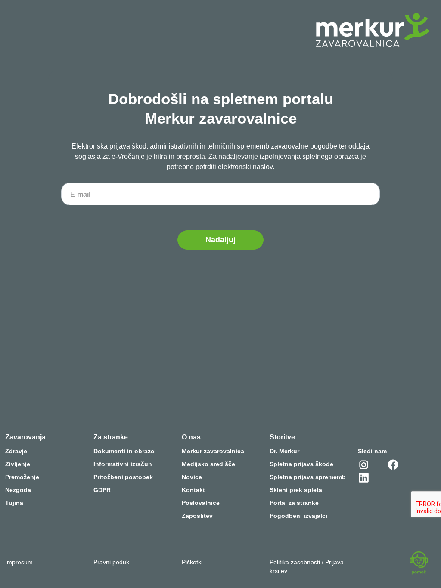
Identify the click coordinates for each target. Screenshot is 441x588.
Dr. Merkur (284, 451)
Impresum (19, 562)
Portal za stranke (294, 502)
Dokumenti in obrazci (124, 451)
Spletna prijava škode (301, 464)
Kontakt (193, 489)
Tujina (14, 502)
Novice (192, 476)
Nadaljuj (220, 239)
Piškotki (192, 562)
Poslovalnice (201, 502)
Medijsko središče (208, 464)
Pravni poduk (111, 562)
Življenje (17, 464)
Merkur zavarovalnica (213, 451)
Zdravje (16, 451)
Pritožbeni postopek (123, 476)
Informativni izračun (122, 464)
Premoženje (22, 476)
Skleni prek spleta (296, 489)
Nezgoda (18, 489)
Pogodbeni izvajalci (298, 515)
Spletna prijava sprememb (308, 476)
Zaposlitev (197, 515)
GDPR (102, 489)
